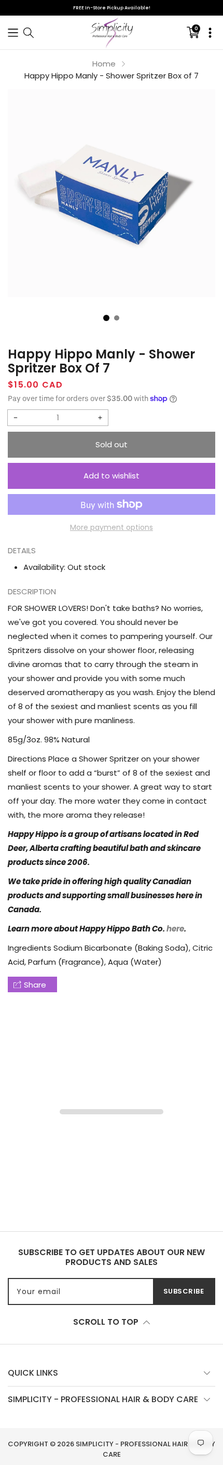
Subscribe (183, 1291)
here (175, 928)
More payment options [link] (111, 527)
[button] (13, 32)
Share (35, 984)
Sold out (111, 444)
